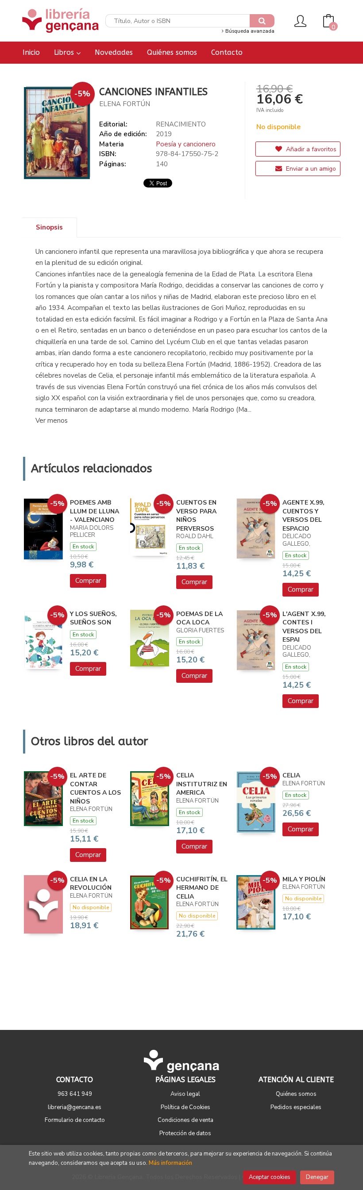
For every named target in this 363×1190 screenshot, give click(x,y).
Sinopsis (49, 227)
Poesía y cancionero (186, 144)
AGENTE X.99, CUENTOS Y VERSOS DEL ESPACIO (303, 515)
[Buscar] (262, 20)
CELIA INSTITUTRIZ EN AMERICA (201, 784)
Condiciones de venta (185, 1120)
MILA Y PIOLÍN (303, 879)
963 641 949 (75, 1094)
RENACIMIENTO (181, 124)
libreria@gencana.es (74, 1107)
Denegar (317, 1177)
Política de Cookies (185, 1107)
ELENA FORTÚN (124, 103)
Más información (170, 1163)
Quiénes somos (296, 1094)
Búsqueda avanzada (249, 31)
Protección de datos (185, 1133)
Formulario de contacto (75, 1120)
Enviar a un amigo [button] (310, 169)
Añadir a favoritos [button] (310, 149)
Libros (65, 52)
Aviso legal (185, 1094)
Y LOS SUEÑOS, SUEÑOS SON (93, 618)
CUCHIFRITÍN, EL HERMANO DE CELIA (202, 888)
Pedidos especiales (295, 1107)
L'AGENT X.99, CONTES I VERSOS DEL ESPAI (304, 627)
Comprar (88, 580)
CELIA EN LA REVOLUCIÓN (91, 883)
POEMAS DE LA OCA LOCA (199, 618)
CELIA (291, 775)
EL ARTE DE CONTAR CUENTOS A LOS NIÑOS (95, 788)
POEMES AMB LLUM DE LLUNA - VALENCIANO (94, 511)
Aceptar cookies (269, 1177)
